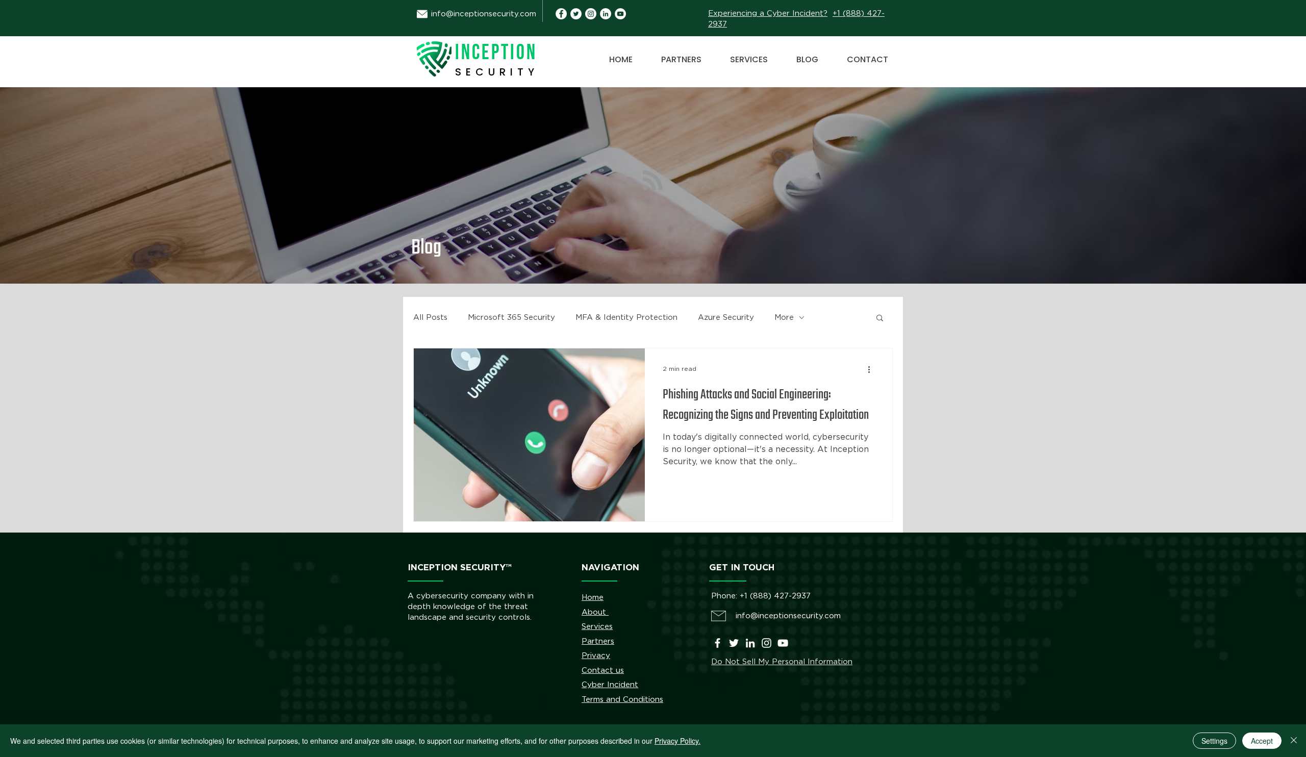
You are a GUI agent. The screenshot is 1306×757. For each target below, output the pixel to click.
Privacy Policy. (677, 741)
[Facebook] (717, 643)
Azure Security (726, 317)
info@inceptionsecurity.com (483, 14)
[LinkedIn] (750, 643)
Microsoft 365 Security (511, 317)
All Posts (430, 317)
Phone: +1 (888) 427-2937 (761, 596)
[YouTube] (620, 13)
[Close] (1294, 741)
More (784, 317)
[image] (605, 13)
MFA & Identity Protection (626, 317)
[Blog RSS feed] (653, 180)
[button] (880, 318)
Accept (1262, 741)
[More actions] (872, 369)
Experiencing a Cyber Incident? (767, 13)
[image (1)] (561, 13)
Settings (1214, 741)
